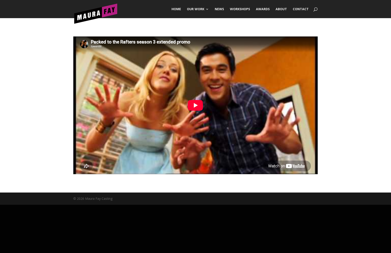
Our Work (195, 9)
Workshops (240, 9)
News (219, 9)
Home (176, 9)
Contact (301, 9)
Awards (263, 9)
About (281, 9)
